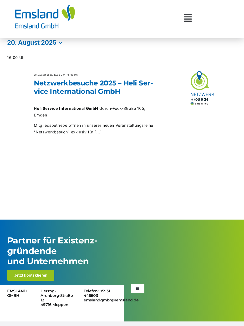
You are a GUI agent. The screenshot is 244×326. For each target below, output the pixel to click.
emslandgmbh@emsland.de (111, 300)
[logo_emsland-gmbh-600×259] (45, 5)
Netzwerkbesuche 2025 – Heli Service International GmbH (93, 87)
